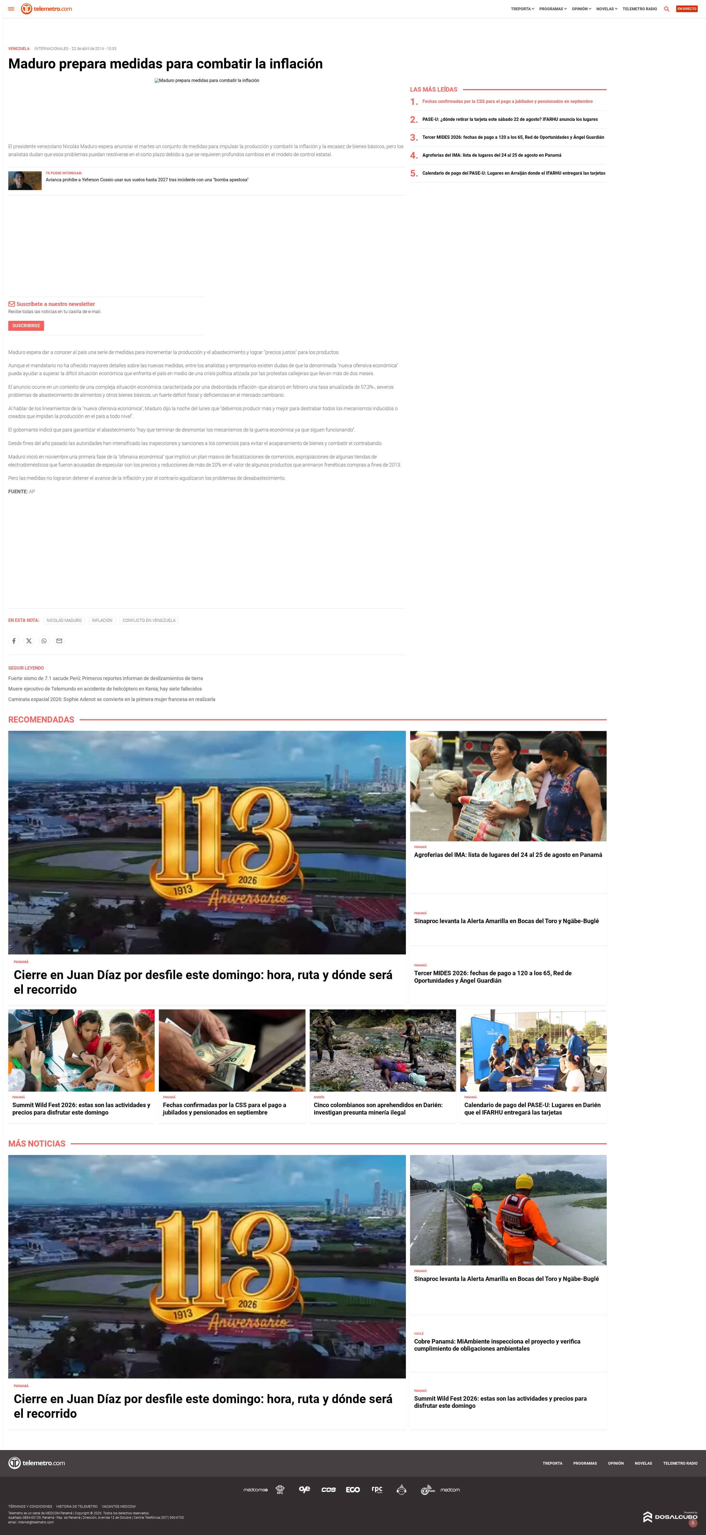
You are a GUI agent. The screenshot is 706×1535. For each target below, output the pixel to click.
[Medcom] (450, 1494)
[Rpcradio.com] (377, 1494)
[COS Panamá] (329, 1494)
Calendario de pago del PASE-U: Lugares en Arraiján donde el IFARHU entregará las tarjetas (513, 173)
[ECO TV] (353, 1494)
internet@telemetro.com (36, 1522)
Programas (551, 9)
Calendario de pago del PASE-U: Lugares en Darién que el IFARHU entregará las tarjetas (532, 1109)
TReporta (521, 9)
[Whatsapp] (44, 641)
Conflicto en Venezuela (149, 620)
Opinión (580, 9)
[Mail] (59, 641)
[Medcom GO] (256, 1494)
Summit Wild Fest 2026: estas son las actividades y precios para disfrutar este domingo (81, 1109)
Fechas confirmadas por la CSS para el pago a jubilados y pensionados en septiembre (507, 101)
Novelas (605, 9)
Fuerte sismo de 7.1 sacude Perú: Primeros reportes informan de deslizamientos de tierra (105, 678)
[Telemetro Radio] (426, 1494)
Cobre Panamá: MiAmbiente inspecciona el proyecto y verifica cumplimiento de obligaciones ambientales (497, 1345)
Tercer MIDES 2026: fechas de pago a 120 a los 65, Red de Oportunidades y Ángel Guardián (513, 137)
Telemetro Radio (640, 9)
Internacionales (51, 48)
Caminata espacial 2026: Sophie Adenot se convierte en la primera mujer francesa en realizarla (111, 699)
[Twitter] (29, 641)
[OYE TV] (304, 1494)
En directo (687, 9)
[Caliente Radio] (401, 1494)
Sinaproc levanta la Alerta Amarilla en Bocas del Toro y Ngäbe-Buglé (506, 921)
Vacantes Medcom (118, 1506)
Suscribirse (26, 325)
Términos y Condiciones (30, 1506)
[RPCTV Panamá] (280, 1494)
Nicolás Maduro (64, 620)
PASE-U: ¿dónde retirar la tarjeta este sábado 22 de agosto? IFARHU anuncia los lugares (510, 119)
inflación (102, 620)
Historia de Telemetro (77, 1506)
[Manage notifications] (693, 1522)
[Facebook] (14, 641)
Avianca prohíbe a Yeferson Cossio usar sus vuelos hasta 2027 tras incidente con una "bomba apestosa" (147, 179)
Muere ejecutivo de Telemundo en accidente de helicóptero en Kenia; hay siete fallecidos (105, 689)
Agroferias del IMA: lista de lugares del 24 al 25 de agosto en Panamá (491, 155)
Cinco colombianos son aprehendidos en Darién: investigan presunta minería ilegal (378, 1109)
